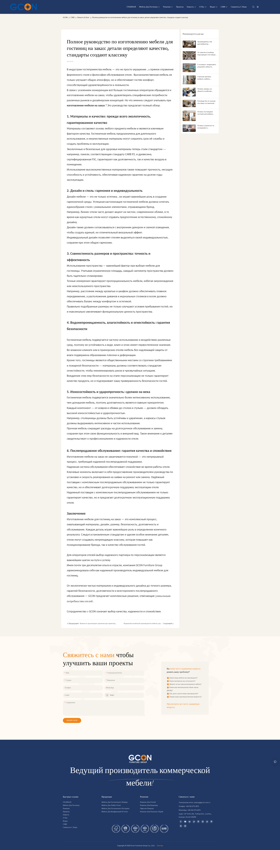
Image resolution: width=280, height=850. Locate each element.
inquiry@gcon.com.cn (202, 802)
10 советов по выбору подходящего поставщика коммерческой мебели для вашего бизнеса (207, 53)
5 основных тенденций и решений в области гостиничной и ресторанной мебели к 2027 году (206, 66)
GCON (65, 17)
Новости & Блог (83, 17)
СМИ (72, 17)
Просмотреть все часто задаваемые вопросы (183, 705)
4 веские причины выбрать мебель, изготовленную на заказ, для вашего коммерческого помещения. (206, 78)
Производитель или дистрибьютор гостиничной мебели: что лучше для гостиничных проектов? (206, 43)
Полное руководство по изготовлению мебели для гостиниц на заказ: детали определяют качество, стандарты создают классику (140, 17)
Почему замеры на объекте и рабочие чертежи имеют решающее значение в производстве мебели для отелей (207, 90)
